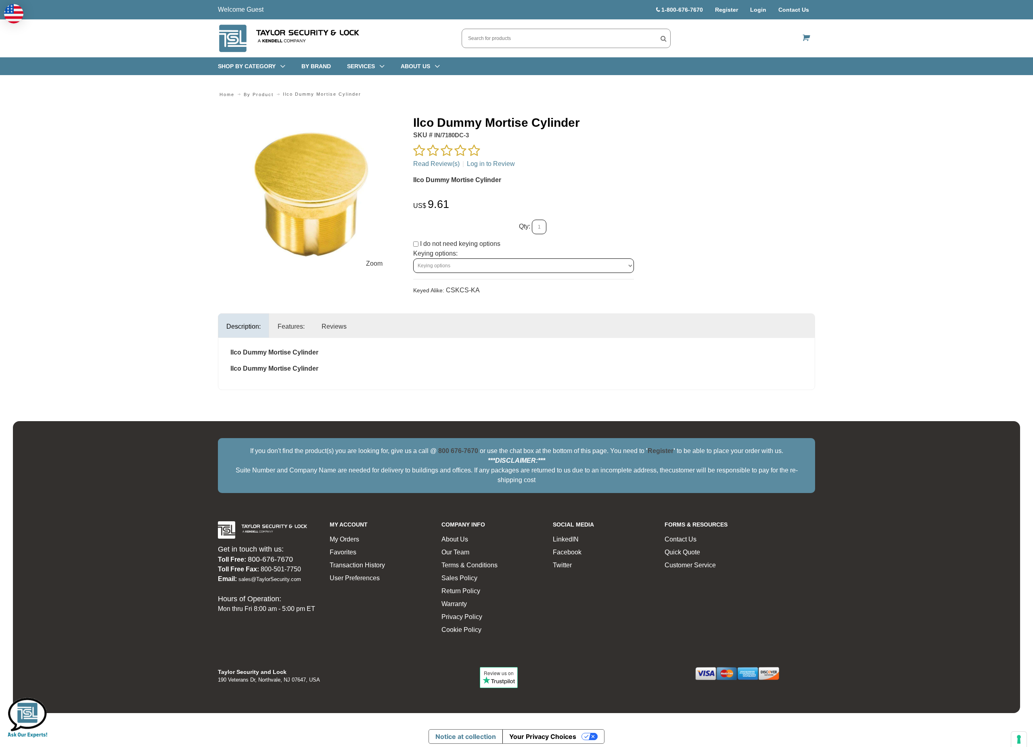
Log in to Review (491, 163)
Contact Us (793, 9)
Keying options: (435, 253)
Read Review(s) (436, 163)
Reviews (334, 326)
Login (758, 9)
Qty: (524, 226)
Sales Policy (459, 578)
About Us (454, 539)
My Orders (344, 539)
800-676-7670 (270, 559)
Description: (243, 326)
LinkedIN (566, 539)
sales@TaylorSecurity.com (269, 579)
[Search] (664, 38)
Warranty (454, 603)
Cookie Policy (461, 629)
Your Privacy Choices (542, 736)
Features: (291, 326)
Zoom (374, 263)
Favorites (343, 552)
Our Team (455, 552)
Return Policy (460, 591)
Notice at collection (465, 736)
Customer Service (690, 565)
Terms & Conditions (469, 565)
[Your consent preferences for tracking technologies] (1019, 739)
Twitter (562, 565)
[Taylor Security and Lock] (288, 38)
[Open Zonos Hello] (13, 13)
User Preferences (355, 578)
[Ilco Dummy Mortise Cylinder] (311, 119)
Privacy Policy (461, 616)
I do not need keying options (459, 243)
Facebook (567, 552)
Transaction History (357, 565)
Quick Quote (682, 552)
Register (726, 9)
